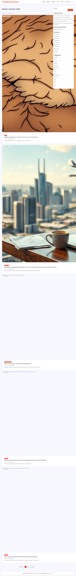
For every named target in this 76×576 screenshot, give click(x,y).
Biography (56, 57)
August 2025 (56, 48)
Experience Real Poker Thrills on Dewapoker (62, 17)
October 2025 (56, 44)
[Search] (73, 2)
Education (56, 65)
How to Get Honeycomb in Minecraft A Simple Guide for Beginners (21, 556)
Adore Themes (50, 573)
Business (48, 1)
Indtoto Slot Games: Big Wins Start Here (61, 21)
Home (43, 1)
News (55, 79)
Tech (58, 1)
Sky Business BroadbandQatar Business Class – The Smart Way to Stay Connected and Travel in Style (30, 267)
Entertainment (56, 67)
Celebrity (55, 63)
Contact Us (67, 1)
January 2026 (56, 38)
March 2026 (56, 34)
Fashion (55, 69)
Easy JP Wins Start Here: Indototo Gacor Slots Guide (63, 19)
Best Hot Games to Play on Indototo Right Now (62, 15)
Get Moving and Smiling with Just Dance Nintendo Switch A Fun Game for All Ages (25, 460)
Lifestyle (55, 77)
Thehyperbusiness (10, 2)
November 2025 (57, 42)
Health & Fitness (57, 75)
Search (55, 8)
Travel (62, 1)
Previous (20, 567)
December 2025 (57, 40)
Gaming (53, 1)
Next (33, 567)
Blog (6, 135)
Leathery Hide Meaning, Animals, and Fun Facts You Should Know (21, 137)
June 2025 (56, 50)
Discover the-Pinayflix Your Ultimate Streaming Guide (17, 363)
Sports (55, 81)
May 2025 (56, 52)
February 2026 (56, 36)
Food (55, 71)
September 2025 (57, 46)
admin (6, 365)
